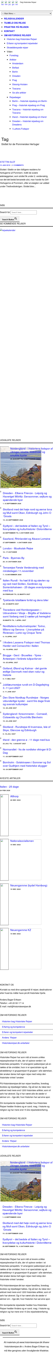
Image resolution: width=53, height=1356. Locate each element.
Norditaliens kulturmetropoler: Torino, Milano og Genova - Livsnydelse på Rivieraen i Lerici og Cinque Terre (24, 629)
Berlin (15, 71)
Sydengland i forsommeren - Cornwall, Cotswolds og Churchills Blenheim (25, 715)
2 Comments (18, 165)
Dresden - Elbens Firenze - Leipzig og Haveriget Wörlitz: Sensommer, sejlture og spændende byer (27, 496)
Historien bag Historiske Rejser (22, 39)
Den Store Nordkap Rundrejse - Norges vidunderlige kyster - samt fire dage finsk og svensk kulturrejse (26, 701)
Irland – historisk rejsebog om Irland (29, 116)
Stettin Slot (7, 161)
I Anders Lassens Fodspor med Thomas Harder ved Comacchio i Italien (26, 643)
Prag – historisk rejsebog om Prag (28, 105)
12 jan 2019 (5, 165)
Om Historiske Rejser (17, 35)
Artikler (13, 59)
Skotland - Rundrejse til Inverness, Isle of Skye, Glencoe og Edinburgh (26, 728)
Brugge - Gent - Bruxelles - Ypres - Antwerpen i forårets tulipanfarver (23, 656)
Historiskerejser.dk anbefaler (15, 1043)
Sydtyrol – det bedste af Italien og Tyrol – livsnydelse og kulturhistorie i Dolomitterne (27, 527)
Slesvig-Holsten (20, 84)
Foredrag (14, 55)
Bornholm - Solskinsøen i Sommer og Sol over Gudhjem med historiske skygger (27, 763)
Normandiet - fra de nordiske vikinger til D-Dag (27, 750)
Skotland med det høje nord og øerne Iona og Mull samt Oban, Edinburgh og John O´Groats (27, 512)
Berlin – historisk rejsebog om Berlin (29, 101)
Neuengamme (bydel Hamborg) (28, 885)
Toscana (16, 88)
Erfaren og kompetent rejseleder (22, 43)
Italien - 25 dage (9, 786)
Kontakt (9, 31)
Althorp (14, 796)
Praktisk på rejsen (16, 27)
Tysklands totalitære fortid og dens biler (25, 600)
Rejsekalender (14, 18)
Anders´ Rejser (9, 1037)
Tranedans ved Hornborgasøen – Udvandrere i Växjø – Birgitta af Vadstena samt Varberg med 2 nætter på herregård (27, 613)
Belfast (15, 67)
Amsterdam (17, 63)
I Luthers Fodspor (20, 128)
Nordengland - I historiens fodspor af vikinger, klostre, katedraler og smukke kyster (31, 452)
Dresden (16, 75)
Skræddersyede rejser (17, 47)
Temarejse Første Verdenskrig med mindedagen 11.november (23, 569)
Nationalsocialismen (22, 841)
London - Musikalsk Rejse (18, 548)
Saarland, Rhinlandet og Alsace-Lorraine (26, 538)
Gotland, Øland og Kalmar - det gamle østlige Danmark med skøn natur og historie (25, 671)
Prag (14, 80)
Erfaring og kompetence (13, 1026)
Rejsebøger (15, 97)
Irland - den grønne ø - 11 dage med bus (26, 739)
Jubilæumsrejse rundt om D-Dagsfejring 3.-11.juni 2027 (26, 686)
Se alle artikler (19, 92)
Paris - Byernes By (13, 558)
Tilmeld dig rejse (15, 22)
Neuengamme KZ (20, 930)
